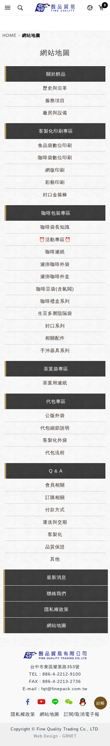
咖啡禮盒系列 (55, 301)
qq (82, 702)
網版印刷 (55, 170)
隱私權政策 (56, 609)
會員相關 (55, 484)
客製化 (55, 534)
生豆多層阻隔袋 (55, 313)
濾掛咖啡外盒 (55, 276)
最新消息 (56, 577)
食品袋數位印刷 (55, 145)
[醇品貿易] (55, 7)
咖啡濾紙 (55, 251)
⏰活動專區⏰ (55, 239)
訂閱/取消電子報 (82, 714)
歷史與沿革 (55, 88)
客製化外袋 (55, 440)
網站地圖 (56, 625)
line (55, 702)
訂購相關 (55, 497)
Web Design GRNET (55, 736)
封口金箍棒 (55, 194)
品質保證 (55, 546)
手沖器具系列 (55, 350)
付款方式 (55, 509)
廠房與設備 (55, 112)
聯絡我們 (56, 593)
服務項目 (55, 100)
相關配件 (55, 338)
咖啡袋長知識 (55, 227)
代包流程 (55, 452)
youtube (41, 702)
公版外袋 (55, 415)
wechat (69, 702)
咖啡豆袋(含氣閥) (55, 288)
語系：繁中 (90, 8)
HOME (9, 35)
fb (27, 702)
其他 (55, 559)
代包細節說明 (55, 427)
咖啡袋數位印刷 (55, 157)
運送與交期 (55, 522)
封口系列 (55, 325)
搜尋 (20, 8)
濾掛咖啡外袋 (55, 264)
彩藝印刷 (55, 182)
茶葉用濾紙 (55, 382)
